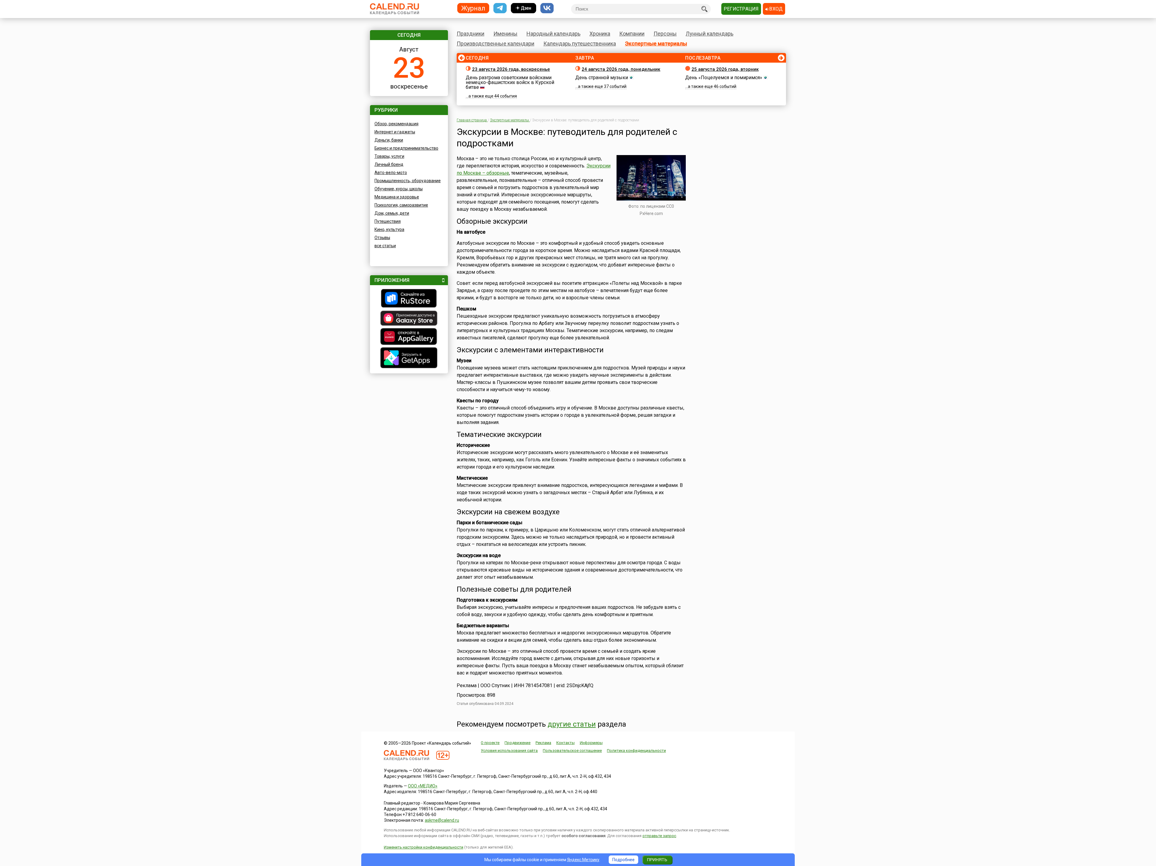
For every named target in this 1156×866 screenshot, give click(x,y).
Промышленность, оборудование (407, 180)
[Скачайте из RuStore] (409, 299)
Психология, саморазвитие (401, 205)
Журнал (473, 8)
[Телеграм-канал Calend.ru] (500, 8)
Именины (505, 33)
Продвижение (517, 742)
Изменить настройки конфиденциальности (423, 847)
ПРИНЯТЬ (657, 859)
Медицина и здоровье (396, 197)
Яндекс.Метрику (583, 859)
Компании (632, 33)
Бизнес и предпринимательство (406, 148)
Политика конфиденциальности (636, 750)
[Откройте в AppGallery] (409, 337)
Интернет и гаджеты (394, 131)
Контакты (565, 742)
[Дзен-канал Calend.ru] (523, 8)
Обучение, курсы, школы (398, 188)
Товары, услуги (389, 156)
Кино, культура (389, 229)
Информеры (591, 742)
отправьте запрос (659, 835)
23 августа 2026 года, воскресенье (511, 69)
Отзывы (382, 237)
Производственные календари (495, 43)
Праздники (470, 33)
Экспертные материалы (656, 43)
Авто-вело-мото (390, 172)
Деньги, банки (388, 140)
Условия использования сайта (509, 750)
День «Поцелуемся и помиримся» (723, 77)
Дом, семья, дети (391, 213)
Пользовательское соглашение (572, 750)
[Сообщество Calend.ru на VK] (547, 8)
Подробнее (623, 859)
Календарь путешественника (579, 43)
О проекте (490, 742)
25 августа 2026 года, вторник (725, 69)
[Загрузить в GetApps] (409, 358)
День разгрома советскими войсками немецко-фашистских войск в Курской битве (510, 82)
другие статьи (572, 724)
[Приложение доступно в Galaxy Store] (409, 318)
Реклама (543, 742)
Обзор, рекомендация (396, 123)
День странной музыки (601, 77)
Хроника (599, 33)
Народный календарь (553, 33)
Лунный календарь (709, 33)
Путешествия (387, 221)
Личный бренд (388, 164)
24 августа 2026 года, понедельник (621, 69)
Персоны (665, 33)
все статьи (385, 245)
